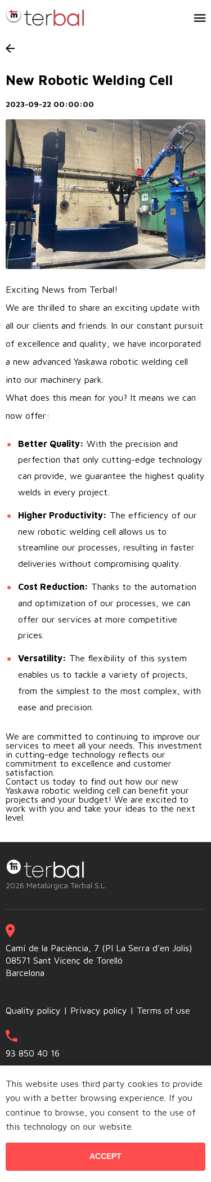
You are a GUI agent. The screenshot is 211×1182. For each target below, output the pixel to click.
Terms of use (163, 1010)
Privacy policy (98, 1010)
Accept (105, 1156)
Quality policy (33, 1010)
